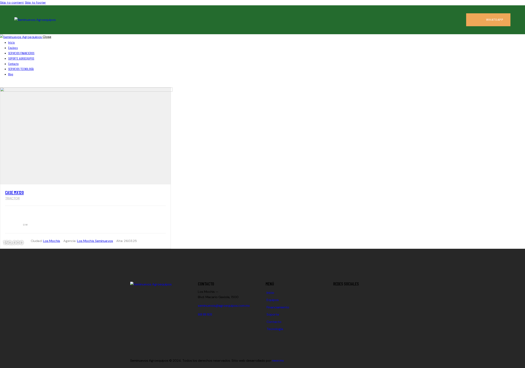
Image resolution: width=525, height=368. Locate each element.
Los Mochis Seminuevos (95, 241)
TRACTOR (12, 198)
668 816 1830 (205, 314)
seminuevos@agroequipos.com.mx (224, 305)
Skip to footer (35, 2)
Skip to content (12, 2)
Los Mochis (51, 241)
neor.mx (278, 360)
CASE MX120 (14, 192)
